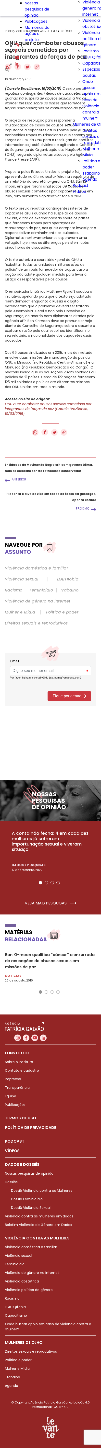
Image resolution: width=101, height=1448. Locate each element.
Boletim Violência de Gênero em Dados (38, 1224)
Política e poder (62, 612)
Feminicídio (41, 590)
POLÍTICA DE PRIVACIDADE (30, 1127)
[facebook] (16, 52)
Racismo (90, 51)
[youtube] (17, 58)
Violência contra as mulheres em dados (39, 1216)
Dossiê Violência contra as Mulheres (41, 1190)
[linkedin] (16, 64)
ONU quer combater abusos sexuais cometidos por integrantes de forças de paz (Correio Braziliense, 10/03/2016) (48, 408)
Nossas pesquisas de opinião (37, 9)
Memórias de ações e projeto (37, 34)
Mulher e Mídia (20, 612)
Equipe (10, 1096)
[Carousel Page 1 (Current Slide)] (40, 882)
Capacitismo (16, 1315)
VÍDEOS (12, 1151)
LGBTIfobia (67, 579)
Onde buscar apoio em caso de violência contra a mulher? (91, 100)
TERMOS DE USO (20, 1118)
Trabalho (91, 173)
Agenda (89, 179)
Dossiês (11, 1182)
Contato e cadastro (22, 1070)
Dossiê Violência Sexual (30, 1207)
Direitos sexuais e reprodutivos (36, 623)
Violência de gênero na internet (37, 601)
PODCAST (14, 1141)
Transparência (17, 1087)
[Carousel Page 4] (58, 882)
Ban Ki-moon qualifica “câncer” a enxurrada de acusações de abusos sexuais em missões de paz (50, 961)
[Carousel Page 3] (52, 882)
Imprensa (13, 1079)
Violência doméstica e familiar (36, 568)
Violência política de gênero (29, 1289)
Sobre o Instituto (19, 1061)
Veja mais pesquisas (46, 903)
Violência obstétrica (22, 1281)
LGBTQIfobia (15, 1306)
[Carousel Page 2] (46, 882)
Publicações (36, 21)
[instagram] (17, 46)
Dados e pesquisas (29, 865)
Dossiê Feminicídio (27, 1199)
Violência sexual (21, 579)
